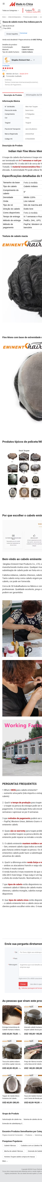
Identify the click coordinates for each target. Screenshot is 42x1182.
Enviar (23, 984)
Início (4, 17)
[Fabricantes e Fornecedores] (21, 4)
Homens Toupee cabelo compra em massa (19, 1157)
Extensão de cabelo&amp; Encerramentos (13, 1123)
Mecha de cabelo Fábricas (13, 1151)
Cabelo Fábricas (10, 1145)
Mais (4, 1161)
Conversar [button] (23, 33)
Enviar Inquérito (12, 34)
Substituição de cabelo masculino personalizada (19, 1119)
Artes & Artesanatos (14, 17)
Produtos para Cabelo (30, 17)
